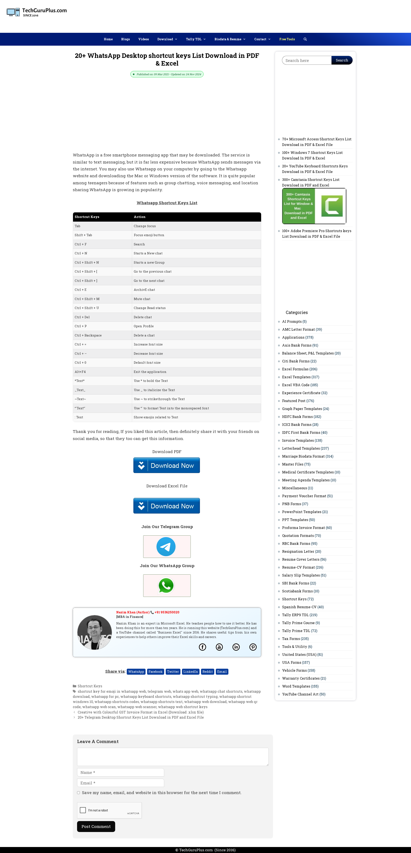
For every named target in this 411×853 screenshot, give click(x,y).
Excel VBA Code (296, 385)
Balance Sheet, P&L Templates (308, 353)
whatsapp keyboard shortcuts (145, 696)
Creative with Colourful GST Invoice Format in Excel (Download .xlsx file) (141, 712)
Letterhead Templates (301, 448)
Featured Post (293, 400)
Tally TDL (193, 39)
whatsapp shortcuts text (161, 701)
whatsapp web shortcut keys (182, 706)
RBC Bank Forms (296, 543)
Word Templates (296, 686)
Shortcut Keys (90, 686)
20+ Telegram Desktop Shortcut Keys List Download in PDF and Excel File (141, 717)
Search (342, 60)
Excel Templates (296, 377)
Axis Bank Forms (296, 345)
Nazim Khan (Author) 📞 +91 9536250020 (147, 612)
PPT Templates (295, 519)
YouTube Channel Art (300, 694)
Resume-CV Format (298, 567)
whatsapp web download (205, 701)
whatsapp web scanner (136, 706)
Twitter (173, 672)
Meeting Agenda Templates (306, 480)
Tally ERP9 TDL (295, 615)
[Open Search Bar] (305, 39)
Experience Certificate (301, 392)
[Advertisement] (330, 15)
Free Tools (287, 39)
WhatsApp (136, 672)
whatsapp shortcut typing (195, 696)
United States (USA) (299, 654)
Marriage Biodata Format (303, 456)
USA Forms (291, 662)
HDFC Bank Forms (297, 416)
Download (165, 39)
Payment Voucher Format (304, 496)
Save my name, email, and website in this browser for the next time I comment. (161, 792)
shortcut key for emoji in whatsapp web (112, 691)
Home (108, 39)
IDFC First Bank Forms (301, 432)
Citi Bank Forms (296, 361)
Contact (260, 39)
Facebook (156, 672)
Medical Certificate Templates (308, 472)
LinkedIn (190, 672)
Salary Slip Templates (301, 575)
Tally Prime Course (298, 622)
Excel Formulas (295, 369)
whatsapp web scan (99, 706)
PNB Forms (291, 504)
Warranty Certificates (301, 678)
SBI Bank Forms (295, 583)
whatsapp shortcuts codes (116, 701)
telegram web (159, 691)
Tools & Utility (294, 646)
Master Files (292, 464)
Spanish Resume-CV (299, 607)
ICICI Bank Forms (296, 424)
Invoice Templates (298, 440)
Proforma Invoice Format (303, 527)
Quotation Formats (298, 535)
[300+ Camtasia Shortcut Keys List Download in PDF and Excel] (314, 223)
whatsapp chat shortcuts (221, 691)
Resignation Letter (298, 551)
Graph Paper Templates (302, 408)
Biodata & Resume (227, 39)
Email (222, 672)
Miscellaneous (294, 488)
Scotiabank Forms (297, 591)
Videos (143, 39)
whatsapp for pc (105, 696)
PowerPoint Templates (301, 511)
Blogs (125, 39)
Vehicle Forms (294, 670)
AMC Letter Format (298, 329)
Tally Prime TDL (296, 630)
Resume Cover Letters (300, 559)
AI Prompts (292, 321)
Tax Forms (291, 638)
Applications (293, 337)
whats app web (185, 691)
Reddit (208, 672)
